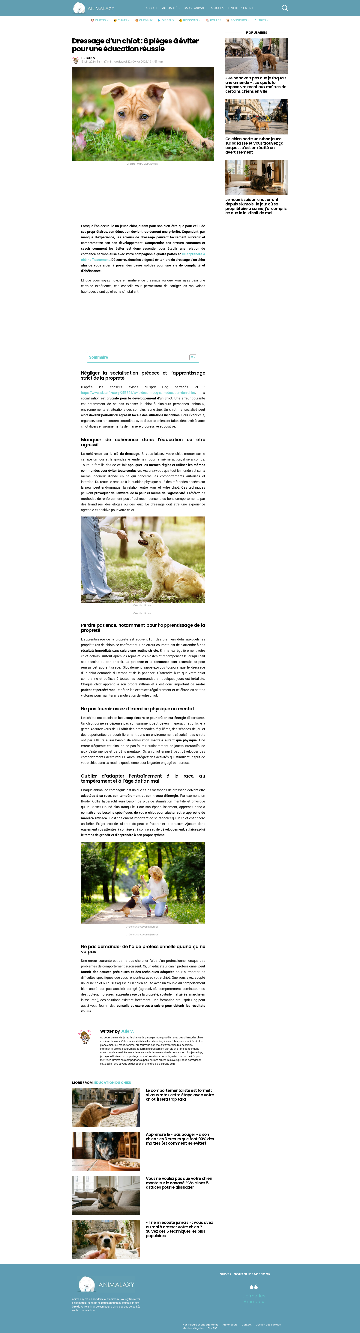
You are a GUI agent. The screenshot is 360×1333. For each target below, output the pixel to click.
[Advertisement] (143, 195)
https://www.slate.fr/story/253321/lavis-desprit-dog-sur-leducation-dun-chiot (138, 393)
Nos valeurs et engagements (200, 1324)
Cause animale (195, 8)
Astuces (217, 8)
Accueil (152, 8)
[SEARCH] (285, 8)
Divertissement (240, 8)
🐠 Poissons (188, 20)
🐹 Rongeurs (236, 20)
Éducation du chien (112, 1082)
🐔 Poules (213, 20)
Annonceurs (230, 1324)
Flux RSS (212, 1328)
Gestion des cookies (268, 1324)
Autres (260, 20)
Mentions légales (193, 1328)
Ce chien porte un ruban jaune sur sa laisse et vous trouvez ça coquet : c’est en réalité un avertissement (254, 145)
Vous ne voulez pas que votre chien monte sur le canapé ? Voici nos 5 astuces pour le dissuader (179, 1183)
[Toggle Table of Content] (191, 357)
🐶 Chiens (98, 20)
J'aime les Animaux (254, 1299)
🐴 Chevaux (144, 20)
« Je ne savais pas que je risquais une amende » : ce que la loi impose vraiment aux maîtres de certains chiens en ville (255, 84)
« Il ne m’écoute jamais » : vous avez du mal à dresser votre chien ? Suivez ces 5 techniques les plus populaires (179, 1229)
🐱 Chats (120, 20)
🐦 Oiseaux (165, 20)
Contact (246, 1324)
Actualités (170, 8)
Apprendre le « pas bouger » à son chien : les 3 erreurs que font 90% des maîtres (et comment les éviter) (180, 1139)
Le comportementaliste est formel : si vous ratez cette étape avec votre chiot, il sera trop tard (180, 1095)
